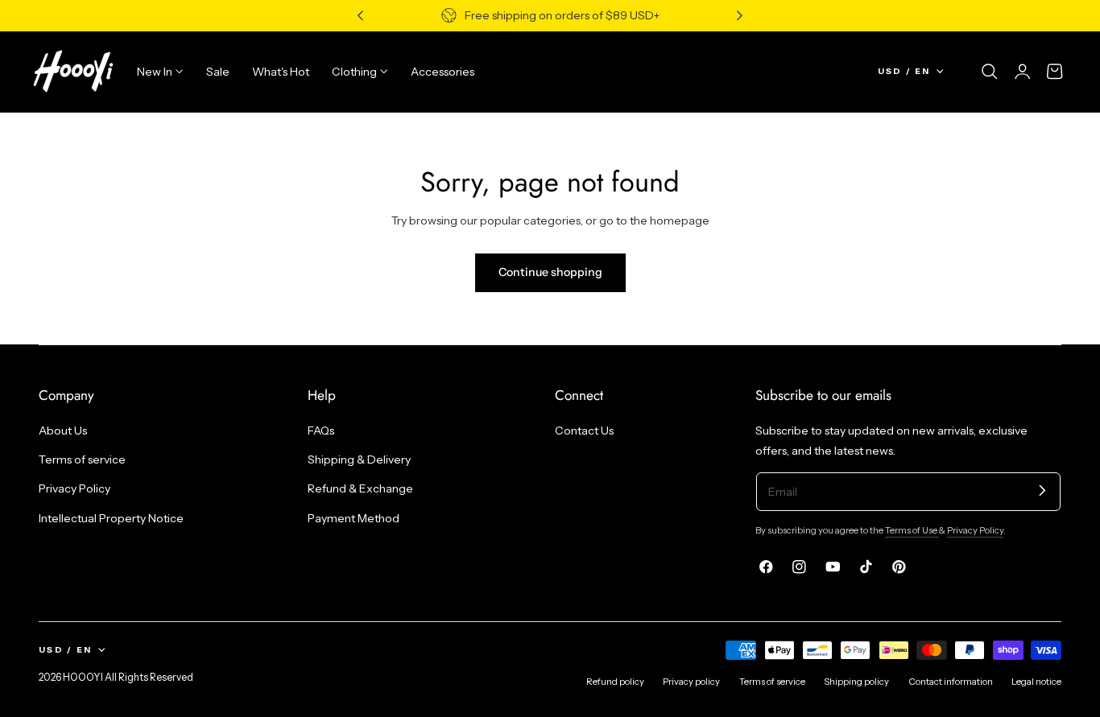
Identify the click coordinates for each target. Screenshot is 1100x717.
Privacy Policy (74, 488)
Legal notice (1036, 681)
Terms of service (82, 459)
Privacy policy (691, 681)
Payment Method (353, 518)
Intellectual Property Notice (111, 518)
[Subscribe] (1042, 490)
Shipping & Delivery (359, 459)
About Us (63, 430)
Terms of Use (912, 530)
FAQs (321, 430)
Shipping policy (856, 681)
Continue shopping (550, 272)
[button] (989, 71)
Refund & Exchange (360, 488)
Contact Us (584, 430)
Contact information (950, 681)
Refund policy (615, 681)
